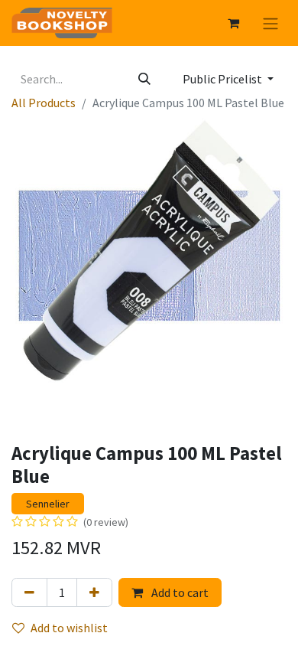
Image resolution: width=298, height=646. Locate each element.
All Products (43, 102)
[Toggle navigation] (270, 23)
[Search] (144, 78)
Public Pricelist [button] (223, 78)
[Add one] (94, 592)
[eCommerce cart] (233, 23)
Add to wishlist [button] (69, 627)
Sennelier (48, 504)
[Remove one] (29, 592)
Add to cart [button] (179, 592)
